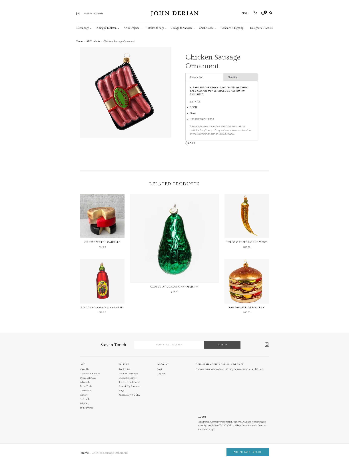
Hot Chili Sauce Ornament (102, 307)
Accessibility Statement (130, 386)
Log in (160, 369)
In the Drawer (86, 408)
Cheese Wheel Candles (102, 242)
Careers (83, 395)
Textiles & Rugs (155, 28)
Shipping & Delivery (128, 378)
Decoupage (82, 28)
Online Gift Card (88, 378)
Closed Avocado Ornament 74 (174, 286)
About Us (84, 369)
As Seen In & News (93, 13)
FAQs (121, 391)
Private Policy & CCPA (129, 395)
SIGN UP (222, 345)
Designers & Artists (261, 28)
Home (79, 41)
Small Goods (206, 28)
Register (161, 373)
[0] (262, 13)
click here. (259, 369)
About (245, 13)
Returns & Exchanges (129, 382)
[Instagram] (77, 14)
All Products (93, 41)
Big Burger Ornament (246, 307)
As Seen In (85, 399)
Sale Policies (124, 369)
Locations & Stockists (90, 373)
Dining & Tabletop (106, 28)
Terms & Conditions (128, 373)
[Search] (271, 13)
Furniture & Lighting (232, 28)
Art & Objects (131, 28)
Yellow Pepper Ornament (246, 242)
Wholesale (85, 382)
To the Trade (86, 386)
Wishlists (84, 403)
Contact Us (85, 391)
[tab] (204, 77)
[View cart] (255, 12)
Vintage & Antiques (181, 28)
